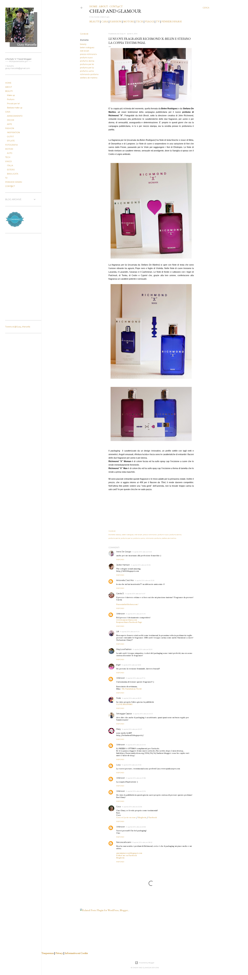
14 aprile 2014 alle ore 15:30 (142, 649)
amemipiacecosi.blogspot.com (129, 853)
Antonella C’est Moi (125, 580)
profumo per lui (87, 68)
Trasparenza (47, 953)
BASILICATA (12, 174)
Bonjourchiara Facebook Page (129, 622)
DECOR (10, 120)
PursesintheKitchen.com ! (127, 604)
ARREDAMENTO (14, 116)
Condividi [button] (84, 34)
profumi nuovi (86, 57)
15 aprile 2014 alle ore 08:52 (142, 842)
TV (158, 21)
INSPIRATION (13, 132)
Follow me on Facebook (126, 855)
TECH (139, 21)
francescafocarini (123, 842)
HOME (93, 6)
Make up (11, 95)
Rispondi (120, 559)
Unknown (120, 614)
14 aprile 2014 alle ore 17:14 (135, 678)
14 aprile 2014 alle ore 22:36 (132, 807)
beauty (83, 44)
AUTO (9, 153)
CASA (104, 21)
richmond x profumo (89, 74)
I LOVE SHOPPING (124, 704)
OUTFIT (10, 136)
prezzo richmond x (88, 54)
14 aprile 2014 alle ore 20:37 (132, 729)
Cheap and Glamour (115, 11)
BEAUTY (94, 21)
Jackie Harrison (123, 565)
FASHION (115, 21)
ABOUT (103, 6)
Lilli (117, 631)
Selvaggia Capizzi (124, 713)
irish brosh (84, 51)
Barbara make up (14, 108)
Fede (118, 698)
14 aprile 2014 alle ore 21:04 (136, 745)
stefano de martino (88, 78)
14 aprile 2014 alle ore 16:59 (131, 665)
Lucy (118, 765)
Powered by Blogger (146, 963)
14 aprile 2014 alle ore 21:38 (136, 778)
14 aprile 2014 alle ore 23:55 (136, 827)
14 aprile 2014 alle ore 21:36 (131, 765)
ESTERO (11, 170)
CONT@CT (116, 6)
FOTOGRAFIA (11, 145)
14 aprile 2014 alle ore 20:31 (143, 714)
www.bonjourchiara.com (126, 620)
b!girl (118, 665)
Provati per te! (13, 103)
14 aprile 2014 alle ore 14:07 (135, 594)
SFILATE (11, 141)
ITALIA (10, 165)
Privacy (59, 953)
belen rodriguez (87, 47)
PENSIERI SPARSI (171, 21)
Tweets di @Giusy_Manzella (17, 327)
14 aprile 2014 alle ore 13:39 (144, 580)
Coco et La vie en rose (126, 817)
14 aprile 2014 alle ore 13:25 (142, 552)
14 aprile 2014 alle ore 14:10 (136, 614)
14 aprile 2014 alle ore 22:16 (136, 791)
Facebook (153, 817)
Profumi (10, 99)
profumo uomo (87, 71)
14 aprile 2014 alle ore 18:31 (131, 698)
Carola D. (120, 593)
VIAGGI (150, 21)
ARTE (9, 124)
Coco (118, 806)
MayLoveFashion (124, 649)
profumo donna (87, 61)
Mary (118, 729)
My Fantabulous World (131, 689)
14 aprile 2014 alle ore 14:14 (130, 632)
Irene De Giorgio (123, 552)
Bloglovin (142, 817)
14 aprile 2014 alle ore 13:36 (140, 565)
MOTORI (128, 21)
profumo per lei (87, 64)
